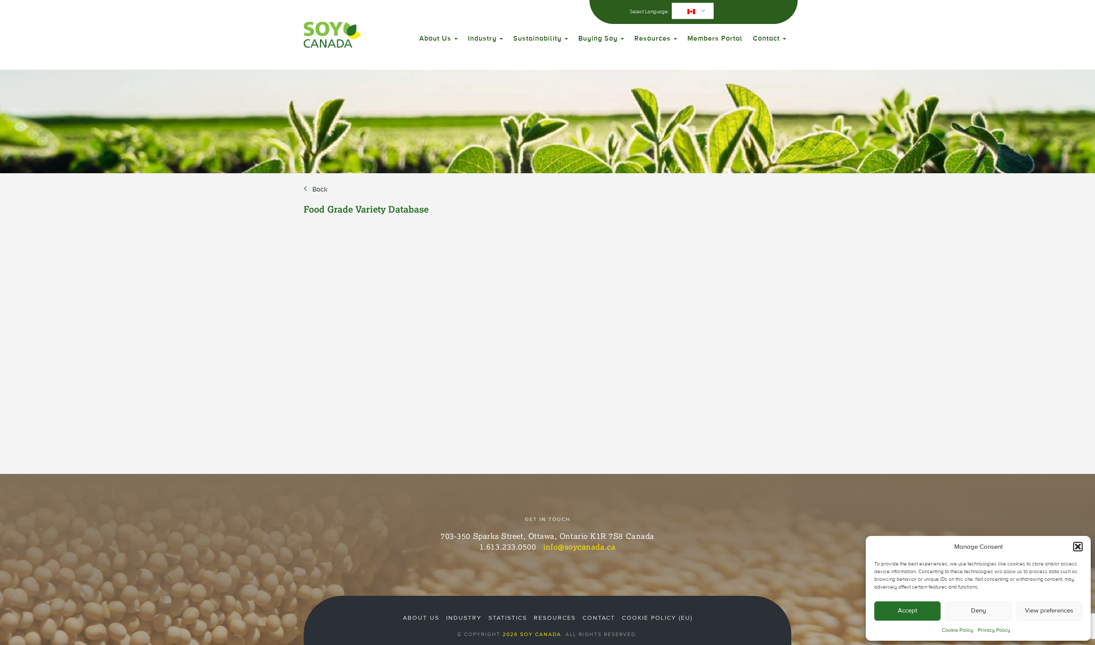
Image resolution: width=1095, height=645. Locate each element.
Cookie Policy (958, 630)
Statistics (507, 618)
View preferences (1049, 611)
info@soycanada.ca (579, 546)
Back (319, 189)
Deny (978, 611)
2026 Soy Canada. (533, 634)
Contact (767, 38)
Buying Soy (599, 38)
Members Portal (715, 38)
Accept (907, 611)
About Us (436, 38)
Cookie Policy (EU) (657, 618)
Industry (483, 38)
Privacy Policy (994, 630)
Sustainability (538, 38)
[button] (1078, 546)
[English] (691, 11)
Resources (653, 38)
